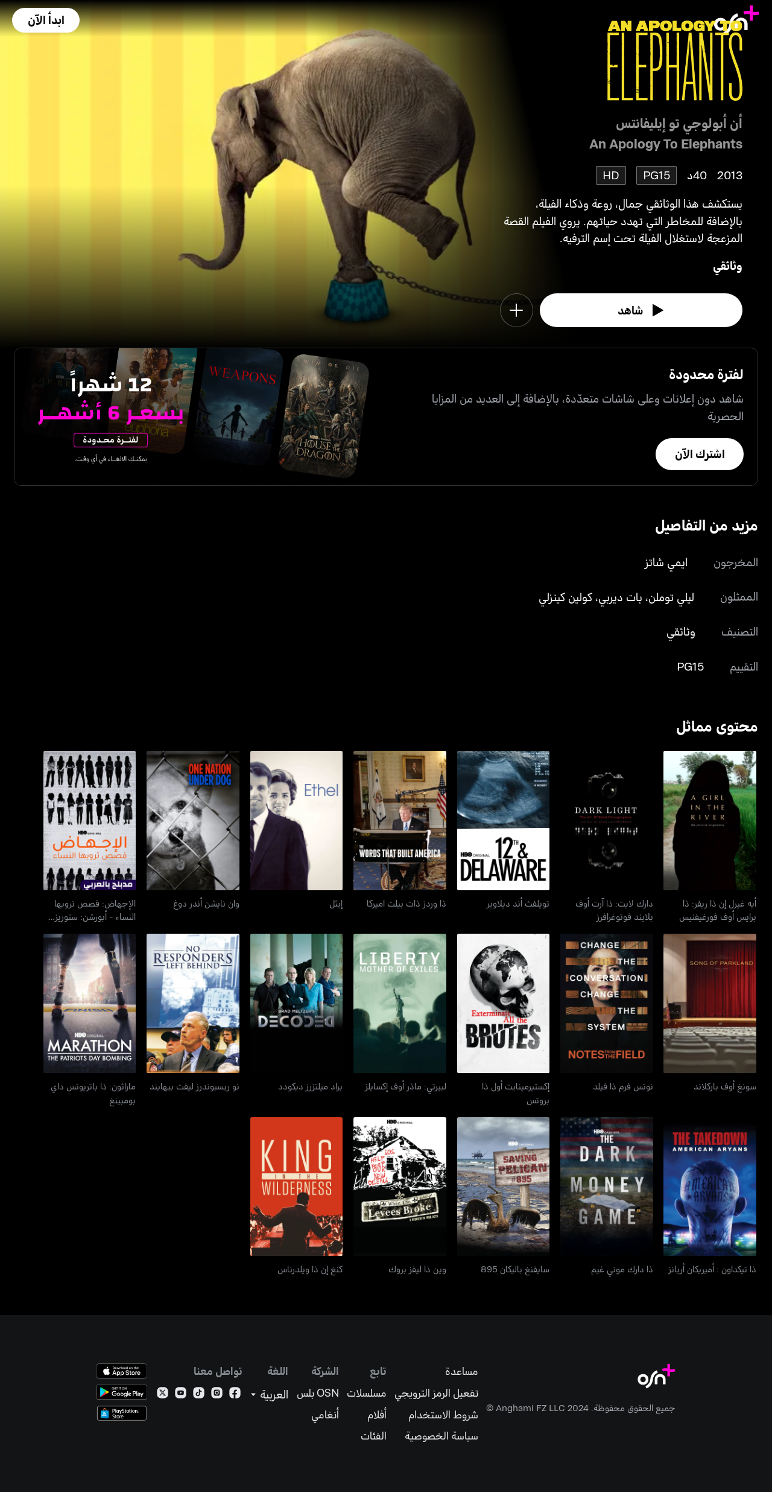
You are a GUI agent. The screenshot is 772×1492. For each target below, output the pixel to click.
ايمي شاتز (666, 561)
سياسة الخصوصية (441, 1435)
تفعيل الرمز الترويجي (436, 1392)
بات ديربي (620, 596)
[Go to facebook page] (234, 1395)
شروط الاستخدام (443, 1414)
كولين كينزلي (565, 596)
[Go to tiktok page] (198, 1395)
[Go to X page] (162, 1395)
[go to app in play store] (121, 1392)
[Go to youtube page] (180, 1395)
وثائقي (727, 265)
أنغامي (325, 1414)
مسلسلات (367, 1392)
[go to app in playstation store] (121, 1413)
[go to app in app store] (121, 1371)
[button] (46, 20)
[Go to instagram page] (216, 1395)
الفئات (374, 1435)
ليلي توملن (671, 596)
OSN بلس (318, 1392)
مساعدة (461, 1371)
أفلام (377, 1414)
